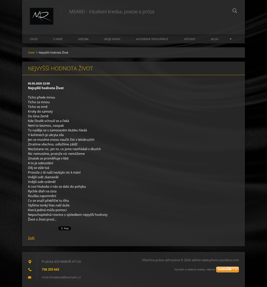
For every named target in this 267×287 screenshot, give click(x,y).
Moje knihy (112, 39)
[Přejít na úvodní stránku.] (41, 13)
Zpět (31, 238)
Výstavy (189, 39)
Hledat (234, 11)
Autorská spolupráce (152, 39)
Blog (214, 39)
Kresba (83, 39)
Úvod (34, 39)
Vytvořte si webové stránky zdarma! (194, 269)
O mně (58, 39)
